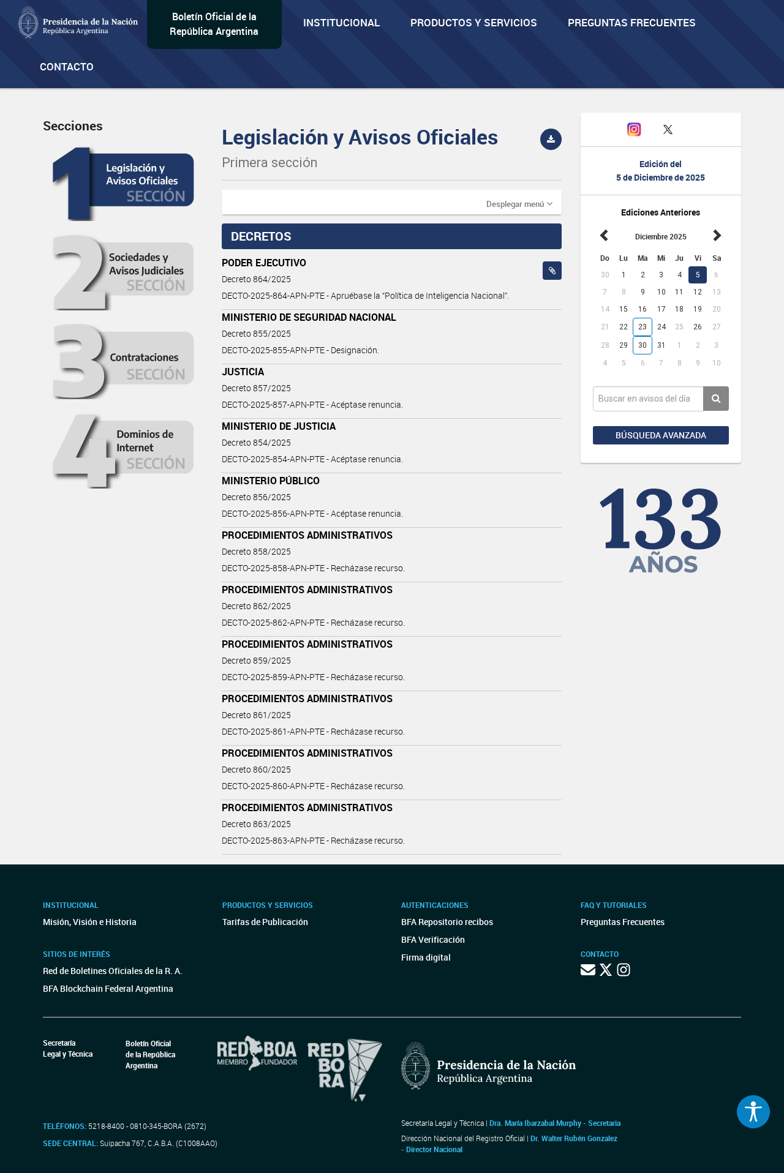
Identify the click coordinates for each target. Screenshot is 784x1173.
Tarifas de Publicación (265, 922)
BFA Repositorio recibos (447, 922)
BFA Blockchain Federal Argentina (108, 988)
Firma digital (426, 957)
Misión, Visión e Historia (90, 922)
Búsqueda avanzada (661, 435)
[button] (519, 203)
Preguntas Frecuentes (632, 22)
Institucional (341, 22)
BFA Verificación (433, 939)
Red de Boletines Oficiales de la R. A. (113, 970)
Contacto (67, 66)
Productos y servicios (473, 22)
